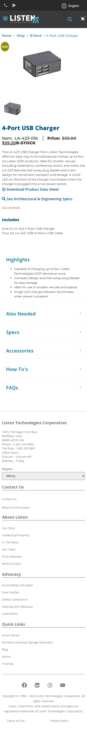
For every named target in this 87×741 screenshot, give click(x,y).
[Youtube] (63, 685)
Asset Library (11, 635)
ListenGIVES (10, 614)
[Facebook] (24, 685)
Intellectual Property (16, 535)
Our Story (8, 528)
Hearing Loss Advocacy (17, 606)
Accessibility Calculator (17, 585)
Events (6, 656)
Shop (21, 35)
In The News (10, 542)
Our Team (9, 549)
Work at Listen (11, 564)
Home (6, 35)
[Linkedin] (37, 685)
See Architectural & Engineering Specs (39, 198)
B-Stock (36, 35)
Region (7, 468)
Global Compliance (15, 599)
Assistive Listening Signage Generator (27, 642)
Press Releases (12, 556)
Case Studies (10, 592)
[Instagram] (50, 685)
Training (7, 664)
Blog (5, 649)
